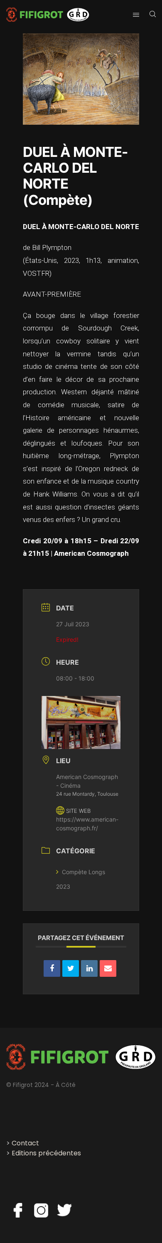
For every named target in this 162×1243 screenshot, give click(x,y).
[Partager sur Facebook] (52, 968)
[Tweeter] (70, 968)
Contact (25, 1143)
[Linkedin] (89, 968)
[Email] (108, 968)
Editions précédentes (46, 1153)
